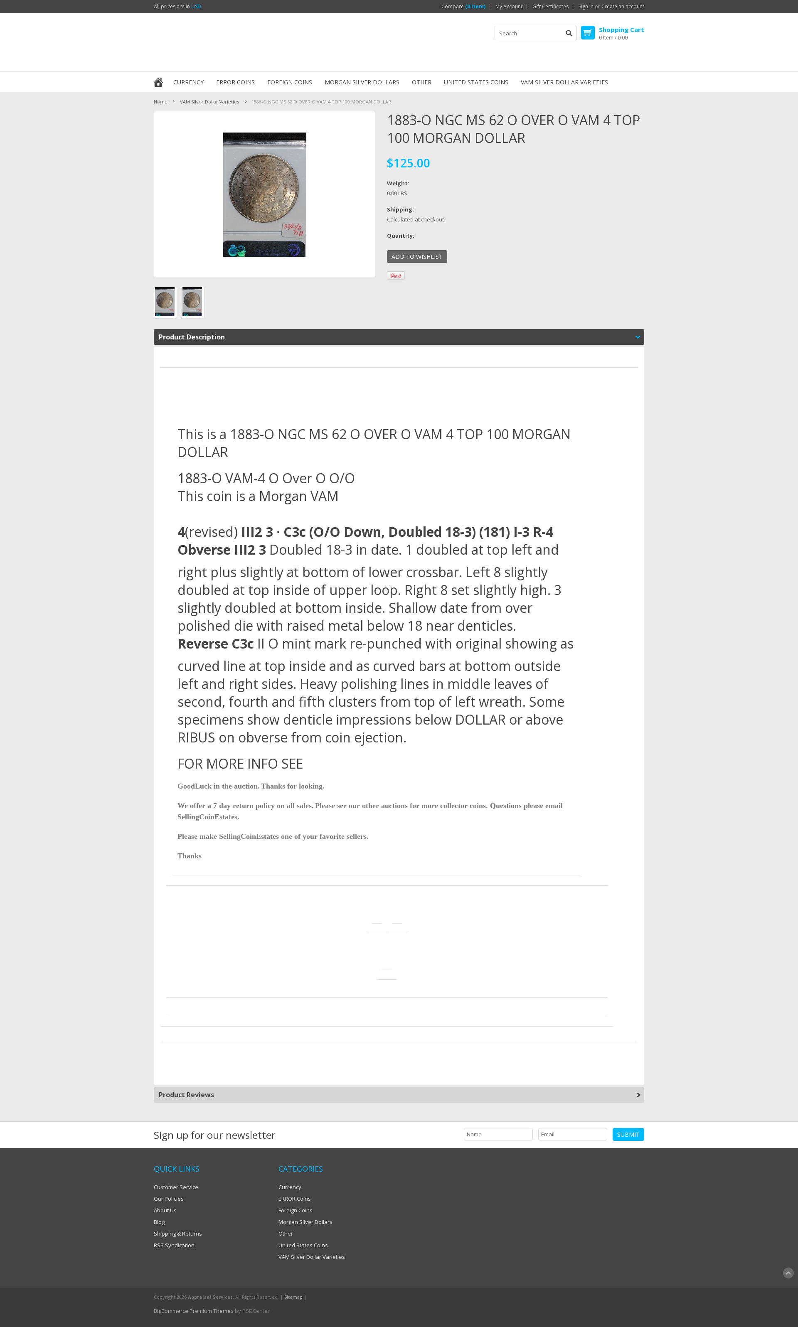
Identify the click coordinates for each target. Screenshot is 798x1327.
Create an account (622, 7)
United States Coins (476, 82)
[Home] (158, 81)
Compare (463, 7)
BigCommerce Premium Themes (194, 1311)
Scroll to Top (788, 1273)
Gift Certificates (550, 7)
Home (160, 101)
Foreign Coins (289, 82)
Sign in (586, 7)
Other (421, 82)
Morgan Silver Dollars (362, 82)
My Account (508, 7)
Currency (188, 82)
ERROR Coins (235, 82)
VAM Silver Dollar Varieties (564, 82)
